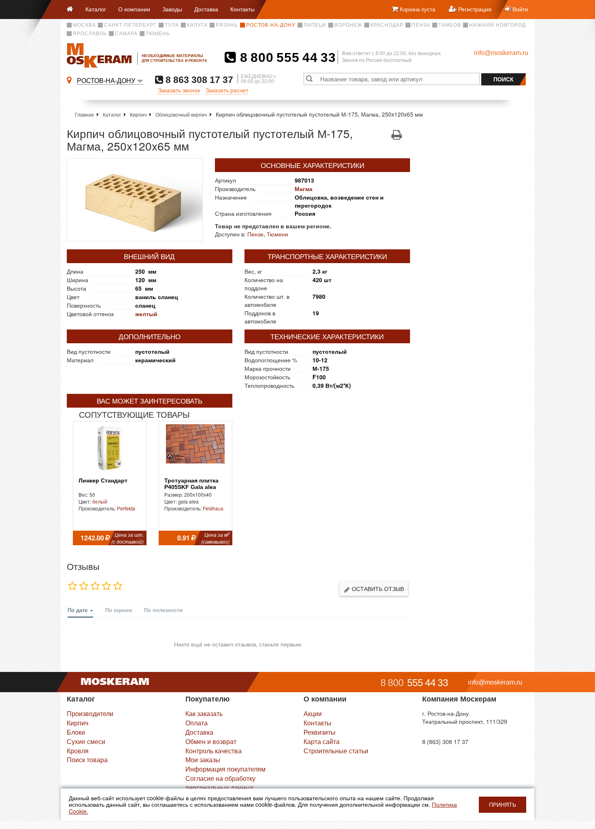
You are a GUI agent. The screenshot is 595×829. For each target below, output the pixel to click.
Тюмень (158, 33)
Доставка (206, 9)
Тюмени (277, 234)
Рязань (227, 25)
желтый (146, 314)
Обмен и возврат (210, 741)
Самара (126, 33)
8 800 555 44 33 (286, 57)
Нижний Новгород (497, 25)
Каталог (95, 9)
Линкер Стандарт (103, 481)
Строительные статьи (336, 750)
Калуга (197, 25)
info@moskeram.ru (501, 52)
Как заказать (204, 713)
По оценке (118, 610)
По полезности (163, 610)
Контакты (242, 9)
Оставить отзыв (377, 589)
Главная (84, 114)
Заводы (172, 9)
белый (99, 501)
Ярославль (90, 33)
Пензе (255, 234)
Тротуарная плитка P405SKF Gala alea (191, 484)
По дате (78, 610)
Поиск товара (87, 759)
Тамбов (449, 25)
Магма (303, 189)
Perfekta (126, 508)
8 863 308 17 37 (198, 79)
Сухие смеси (86, 741)
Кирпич (138, 114)
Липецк (315, 25)
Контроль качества (213, 750)
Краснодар (387, 25)
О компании (134, 9)
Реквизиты (320, 732)
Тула (172, 25)
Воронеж (348, 25)
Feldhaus (213, 508)
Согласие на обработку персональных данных (220, 783)
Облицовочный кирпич (181, 114)
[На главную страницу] (73, 9)
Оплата (196, 722)
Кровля (78, 750)
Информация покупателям (225, 769)
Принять (502, 804)
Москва (84, 25)
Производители (90, 713)
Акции (313, 713)
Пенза (421, 25)
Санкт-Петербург (130, 25)
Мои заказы (202, 759)
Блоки (76, 732)
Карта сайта (322, 741)
